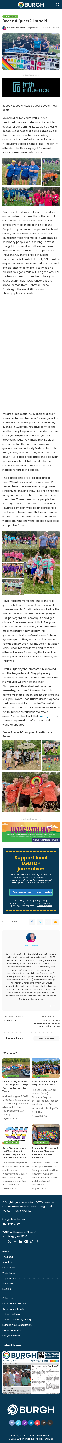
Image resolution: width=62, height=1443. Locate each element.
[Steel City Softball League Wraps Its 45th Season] (46, 1068)
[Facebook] (32, 922)
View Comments (46, 1038)
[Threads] (37, 1241)
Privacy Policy (36, 1438)
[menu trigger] (5, 4)
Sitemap (49, 1438)
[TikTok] (31, 1241)
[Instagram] (54, 1006)
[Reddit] (48, 922)
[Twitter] (40, 922)
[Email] (55, 922)
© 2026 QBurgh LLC (18, 1438)
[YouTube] (26, 1241)
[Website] (47, 1006)
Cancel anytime (44, 905)
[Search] (58, 4)
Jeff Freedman (18, 28)
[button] (21, 171)
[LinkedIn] (20, 1241)
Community (10, 16)
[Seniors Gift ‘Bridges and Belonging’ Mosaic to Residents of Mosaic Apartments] (46, 1134)
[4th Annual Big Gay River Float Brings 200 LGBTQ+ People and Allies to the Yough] (16, 1068)
